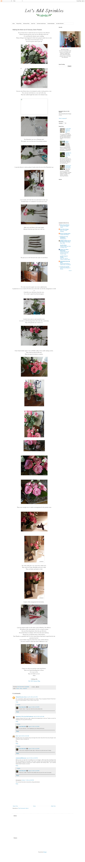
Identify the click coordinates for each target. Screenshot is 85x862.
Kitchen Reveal (67, 142)
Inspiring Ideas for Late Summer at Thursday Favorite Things (64, 253)
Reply (17, 701)
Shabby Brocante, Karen (21, 696)
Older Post (53, 806)
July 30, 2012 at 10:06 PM (32, 758)
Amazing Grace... (63, 238)
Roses (21, 688)
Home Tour (33, 23)
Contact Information (50, 23)
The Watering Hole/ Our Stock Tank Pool (68, 154)
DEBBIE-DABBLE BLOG (65, 240)
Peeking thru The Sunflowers (64, 237)
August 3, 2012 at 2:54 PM (33, 748)
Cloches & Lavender (64, 266)
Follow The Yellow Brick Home (64, 250)
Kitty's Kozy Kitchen (64, 224)
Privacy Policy (18, 23)
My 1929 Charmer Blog (34, 681)
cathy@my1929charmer (21, 758)
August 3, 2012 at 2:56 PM (33, 707)
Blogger (45, 852)
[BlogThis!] (33, 687)
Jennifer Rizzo (63, 245)
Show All (70, 270)
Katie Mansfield (22, 707)
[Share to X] (35, 687)
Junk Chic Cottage (64, 229)
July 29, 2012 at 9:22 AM (24, 735)
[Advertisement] (65, 89)
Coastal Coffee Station (64, 234)
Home (13, 23)
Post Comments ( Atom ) (23, 808)
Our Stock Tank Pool (59, 23)
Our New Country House (41, 23)
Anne (17, 735)
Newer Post (15, 806)
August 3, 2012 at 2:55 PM (33, 726)
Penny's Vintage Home (65, 233)
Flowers (17, 688)
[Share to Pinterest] (38, 687)
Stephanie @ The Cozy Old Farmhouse (24, 716)
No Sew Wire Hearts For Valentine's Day (68, 130)
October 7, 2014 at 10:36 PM (28, 780)
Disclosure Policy (26, 23)
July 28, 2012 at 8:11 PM (32, 696)
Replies (18, 704)
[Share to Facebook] (37, 687)
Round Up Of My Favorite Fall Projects (68, 166)
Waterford (25, 688)
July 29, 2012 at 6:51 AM (39, 716)
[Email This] (32, 687)
